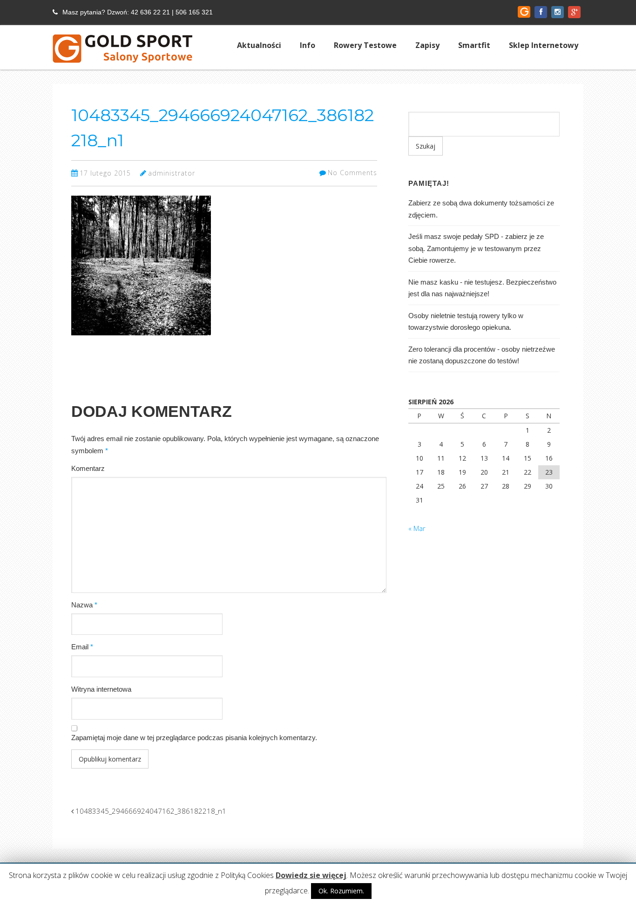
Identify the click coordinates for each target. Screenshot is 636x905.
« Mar (417, 528)
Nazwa (84, 605)
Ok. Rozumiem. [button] (341, 890)
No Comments (352, 172)
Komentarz (88, 468)
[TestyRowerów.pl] (122, 54)
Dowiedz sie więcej (311, 875)
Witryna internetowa (101, 689)
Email (82, 647)
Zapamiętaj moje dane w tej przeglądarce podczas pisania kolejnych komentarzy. (194, 738)
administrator (171, 173)
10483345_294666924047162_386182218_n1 (150, 811)
